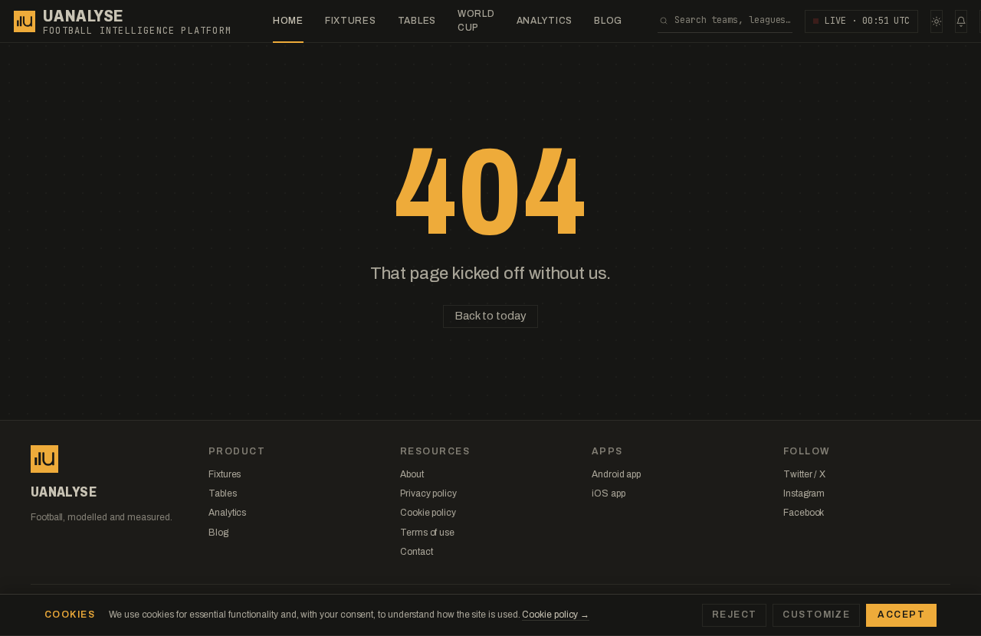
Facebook (803, 512)
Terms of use (427, 532)
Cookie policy (428, 512)
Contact (416, 551)
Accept (901, 614)
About (412, 474)
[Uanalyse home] (24, 21)
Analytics (545, 20)
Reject (734, 614)
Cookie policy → (555, 614)
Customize (816, 614)
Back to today (490, 316)
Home (288, 20)
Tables (417, 20)
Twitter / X (804, 474)
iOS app (608, 493)
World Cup (476, 20)
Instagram (804, 493)
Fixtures (350, 20)
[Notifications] (961, 21)
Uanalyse (83, 16)
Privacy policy (428, 493)
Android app (616, 474)
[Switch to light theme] (936, 21)
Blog (608, 20)
